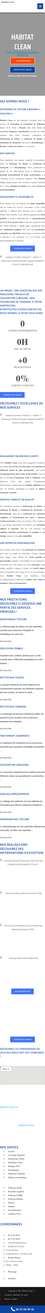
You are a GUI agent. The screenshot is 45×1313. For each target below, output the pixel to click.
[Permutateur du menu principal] (40, 6)
